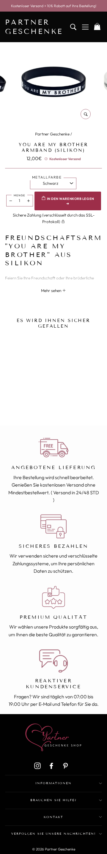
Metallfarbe (47, 177)
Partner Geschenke (52, 134)
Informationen (53, 783)
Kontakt (53, 817)
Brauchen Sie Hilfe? (53, 800)
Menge (19, 195)
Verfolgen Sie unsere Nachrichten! (53, 834)
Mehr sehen (51, 290)
